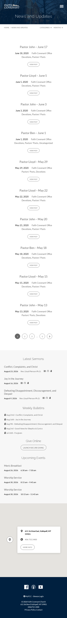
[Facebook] (26, 587)
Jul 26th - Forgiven (14, 433)
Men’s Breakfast (13, 465)
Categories (45, 28)
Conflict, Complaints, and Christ (21, 366)
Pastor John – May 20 (33, 219)
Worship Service (13, 477)
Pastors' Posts (39, 57)
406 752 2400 (31, 539)
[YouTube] (41, 587)
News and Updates (19, 28)
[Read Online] (45, 371)
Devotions (26, 57)
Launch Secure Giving (33, 448)
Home (6, 28)
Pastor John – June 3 (34, 104)
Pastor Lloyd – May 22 (33, 190)
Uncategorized (46, 143)
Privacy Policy (30, 610)
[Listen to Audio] (48, 371)
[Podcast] (33, 587)
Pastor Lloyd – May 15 (33, 276)
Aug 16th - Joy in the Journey (18, 419)
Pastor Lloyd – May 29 (33, 162)
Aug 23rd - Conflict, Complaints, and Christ (24, 415)
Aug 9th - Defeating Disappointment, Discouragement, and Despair (34, 424)
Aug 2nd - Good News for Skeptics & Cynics (24, 428)
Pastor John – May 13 (33, 305)
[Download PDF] (51, 371)
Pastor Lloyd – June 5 (33, 75)
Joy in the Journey (13, 378)
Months (57, 28)
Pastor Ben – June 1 (33, 133)
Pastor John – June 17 (33, 47)
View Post (33, 64)
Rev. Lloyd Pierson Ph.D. (31, 371)
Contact (39, 610)
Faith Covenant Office (42, 53)
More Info (27, 547)
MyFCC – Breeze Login (34, 596)
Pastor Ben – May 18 (33, 248)
